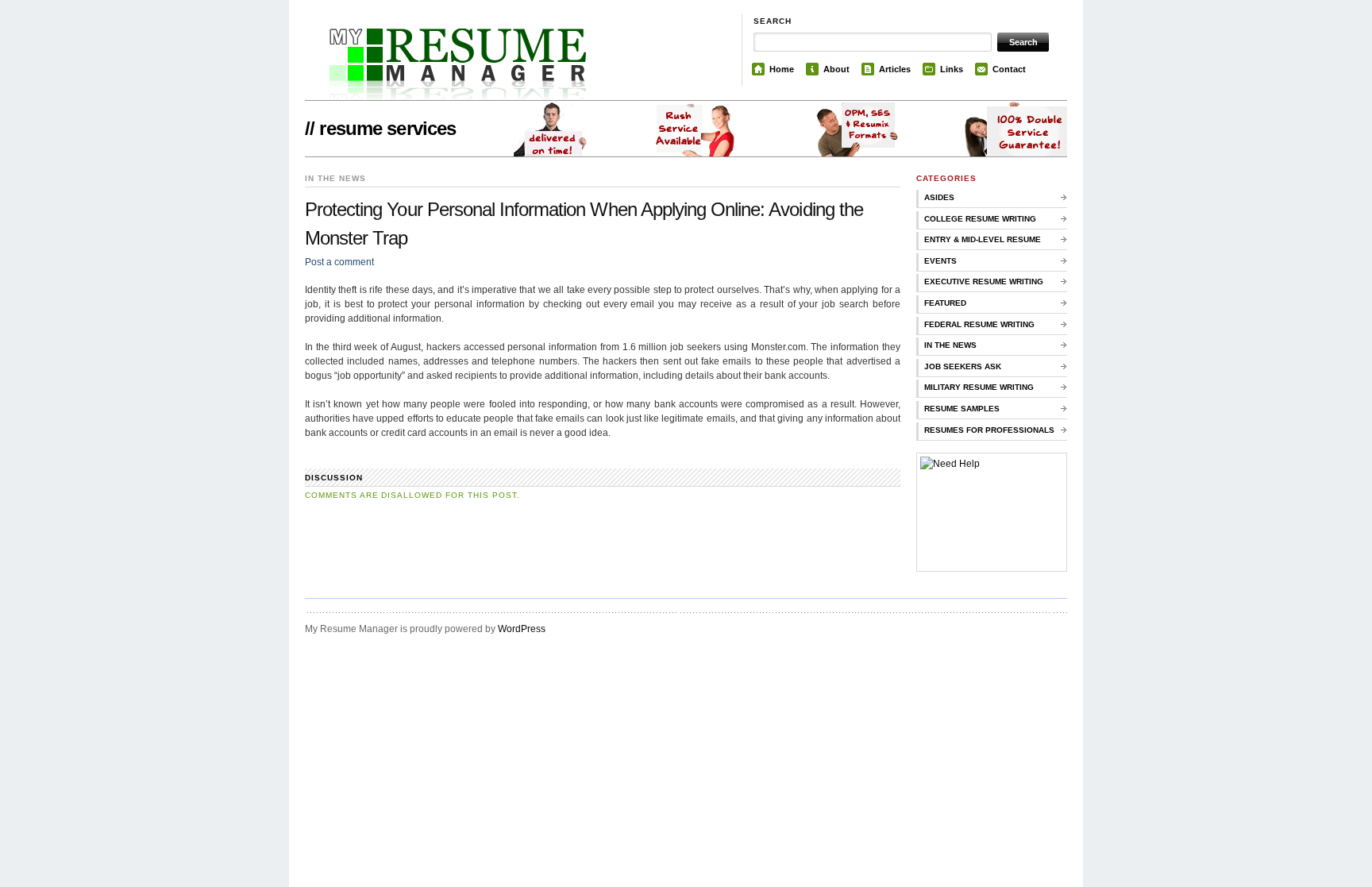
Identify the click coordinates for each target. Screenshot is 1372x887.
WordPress (521, 628)
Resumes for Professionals (989, 430)
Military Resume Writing (979, 387)
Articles (895, 69)
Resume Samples (962, 408)
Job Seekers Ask (962, 366)
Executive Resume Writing (983, 281)
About (836, 69)
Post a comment (339, 262)
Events (940, 260)
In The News (950, 345)
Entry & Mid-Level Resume (982, 239)
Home (781, 69)
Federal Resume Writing (979, 324)
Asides (939, 197)
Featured (945, 303)
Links (951, 69)
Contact (1009, 69)
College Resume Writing (980, 218)
